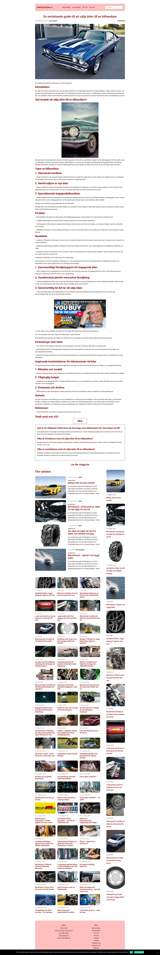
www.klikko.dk (65, 938)
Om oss (85, 7)
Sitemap (96, 948)
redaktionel (121, 21)
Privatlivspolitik (139, 952)
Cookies (96, 938)
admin (80, 477)
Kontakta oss (96, 943)
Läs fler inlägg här (80, 464)
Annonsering (66, 7)
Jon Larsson (53, 21)
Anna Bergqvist (80, 549)
